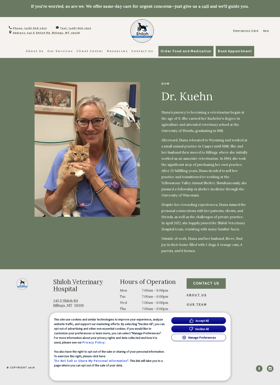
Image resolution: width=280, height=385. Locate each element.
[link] (142, 31)
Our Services (60, 51)
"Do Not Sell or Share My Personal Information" (91, 361)
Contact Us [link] (142, 51)
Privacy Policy (93, 342)
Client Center (89, 51)
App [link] (266, 30)
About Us (35, 51)
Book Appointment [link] (235, 51)
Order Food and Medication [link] (186, 51)
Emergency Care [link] (246, 30)
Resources (117, 51)
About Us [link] (196, 295)
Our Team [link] (197, 304)
